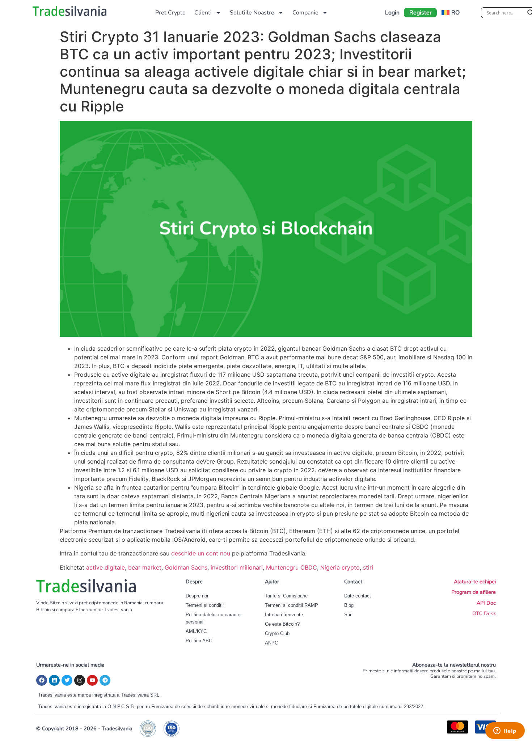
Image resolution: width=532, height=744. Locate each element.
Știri (348, 614)
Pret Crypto (170, 13)
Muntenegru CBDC (291, 567)
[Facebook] (41, 680)
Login (392, 13)
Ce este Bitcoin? (282, 624)
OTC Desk (484, 613)
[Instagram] (79, 680)
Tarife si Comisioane (286, 596)
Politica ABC (199, 640)
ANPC (271, 643)
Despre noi (197, 596)
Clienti (203, 13)
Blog (349, 605)
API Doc (486, 602)
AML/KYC (196, 631)
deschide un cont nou (200, 553)
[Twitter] (67, 680)
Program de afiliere (473, 592)
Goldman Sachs (186, 567)
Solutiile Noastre (252, 13)
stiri (368, 567)
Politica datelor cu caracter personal (214, 618)
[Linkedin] (54, 680)
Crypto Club (277, 633)
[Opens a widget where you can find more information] (505, 731)
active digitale (105, 567)
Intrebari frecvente (284, 614)
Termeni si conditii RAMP (291, 605)
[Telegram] (105, 680)
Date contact (357, 596)
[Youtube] (92, 680)
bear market (144, 567)
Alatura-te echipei (475, 581)
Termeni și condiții (205, 605)
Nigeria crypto (340, 567)
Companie (305, 13)
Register (420, 13)
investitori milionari (237, 567)
